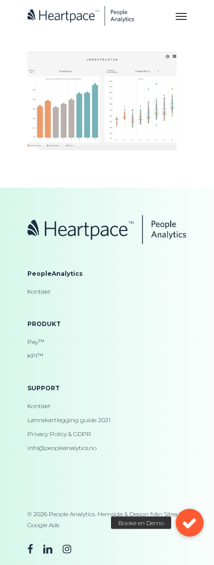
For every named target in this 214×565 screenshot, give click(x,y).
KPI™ (35, 355)
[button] (190, 523)
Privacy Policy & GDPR (59, 434)
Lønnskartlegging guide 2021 (68, 420)
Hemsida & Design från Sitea (138, 514)
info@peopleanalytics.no (62, 448)
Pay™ (35, 341)
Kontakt (39, 291)
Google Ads (43, 525)
